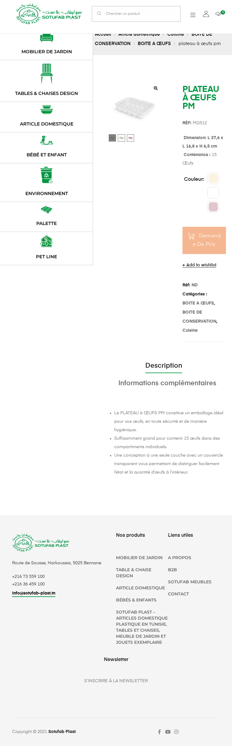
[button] (155, 88)
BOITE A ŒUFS (154, 43)
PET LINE (46, 256)
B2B (172, 569)
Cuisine (175, 34)
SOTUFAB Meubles (189, 582)
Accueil (103, 34)
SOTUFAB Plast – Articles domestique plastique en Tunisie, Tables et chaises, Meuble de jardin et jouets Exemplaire (142, 627)
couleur (193, 179)
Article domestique (139, 34)
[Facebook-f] (159, 731)
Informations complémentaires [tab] (167, 383)
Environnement (46, 193)
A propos (179, 557)
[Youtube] (168, 731)
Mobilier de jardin (46, 51)
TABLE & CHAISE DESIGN (133, 572)
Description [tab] (163, 366)
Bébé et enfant (47, 155)
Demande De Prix (207, 240)
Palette (46, 223)
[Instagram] (176, 731)
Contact (178, 594)
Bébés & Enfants (136, 600)
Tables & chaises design (46, 93)
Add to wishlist (201, 265)
